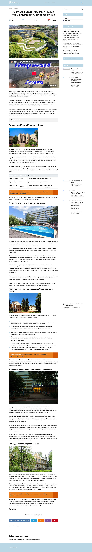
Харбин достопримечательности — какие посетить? (78, 192)
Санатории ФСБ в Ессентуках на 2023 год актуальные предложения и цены (77, 80)
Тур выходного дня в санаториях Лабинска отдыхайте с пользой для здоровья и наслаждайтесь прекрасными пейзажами (77, 205)
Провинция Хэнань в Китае (76, 69)
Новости (54, 2)
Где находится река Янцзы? (76, 181)
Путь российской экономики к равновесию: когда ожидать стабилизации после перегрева (71, 52)
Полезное (47, 2)
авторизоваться (36, 539)
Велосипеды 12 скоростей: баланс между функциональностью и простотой (71, 39)
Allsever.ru (13, 2)
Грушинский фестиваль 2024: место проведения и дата (73, 304)
